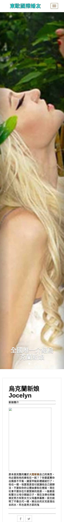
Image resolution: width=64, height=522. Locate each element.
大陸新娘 (34, 474)
